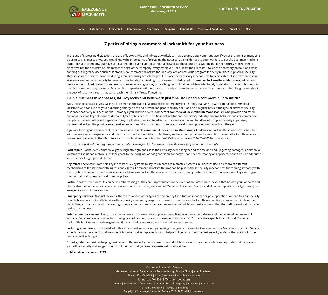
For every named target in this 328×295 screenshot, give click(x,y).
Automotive (97, 29)
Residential (115, 29)
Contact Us (186, 29)
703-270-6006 (248, 9)
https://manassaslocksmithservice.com (177, 275)
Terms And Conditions (211, 29)
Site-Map (183, 287)
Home (81, 29)
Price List (235, 29)
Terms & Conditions (151, 287)
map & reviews (202, 271)
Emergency (152, 29)
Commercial (134, 29)
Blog (248, 29)
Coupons (170, 29)
